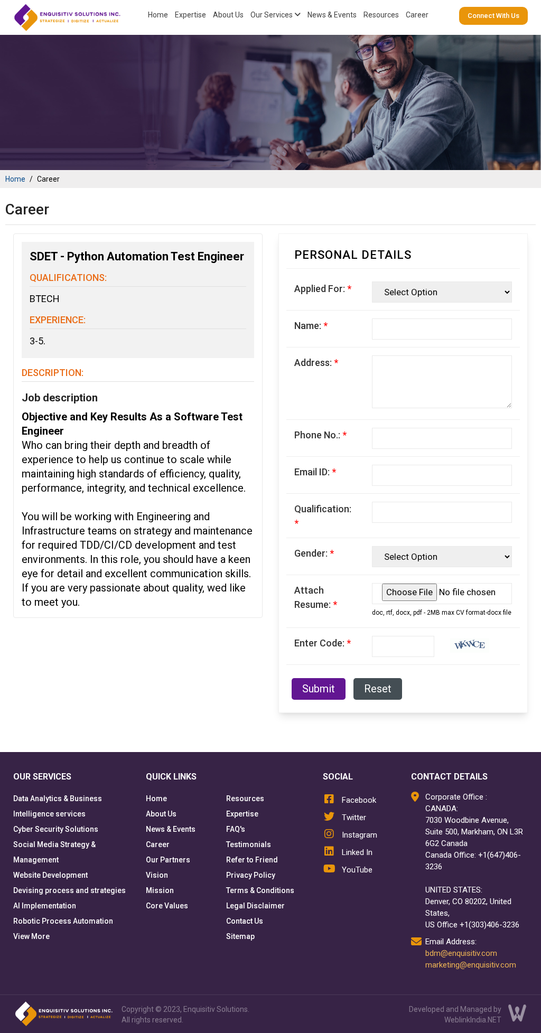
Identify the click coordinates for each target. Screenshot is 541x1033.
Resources (381, 15)
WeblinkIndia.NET (472, 1020)
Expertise (190, 15)
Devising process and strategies (69, 890)
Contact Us (244, 921)
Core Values (167, 905)
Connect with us (493, 16)
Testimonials (248, 844)
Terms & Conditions (260, 890)
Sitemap (240, 936)
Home (158, 15)
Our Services (272, 15)
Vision (157, 875)
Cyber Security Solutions (55, 829)
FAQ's (235, 829)
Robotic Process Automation (63, 921)
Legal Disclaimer (255, 905)
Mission (160, 890)
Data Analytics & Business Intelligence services (57, 806)
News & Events (332, 15)
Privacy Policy (250, 875)
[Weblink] (517, 1012)
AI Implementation (44, 905)
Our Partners (168, 860)
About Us (228, 15)
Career (417, 15)
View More (31, 936)
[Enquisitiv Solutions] (71, 16)
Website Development (50, 875)
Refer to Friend (252, 860)
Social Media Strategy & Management (54, 852)
